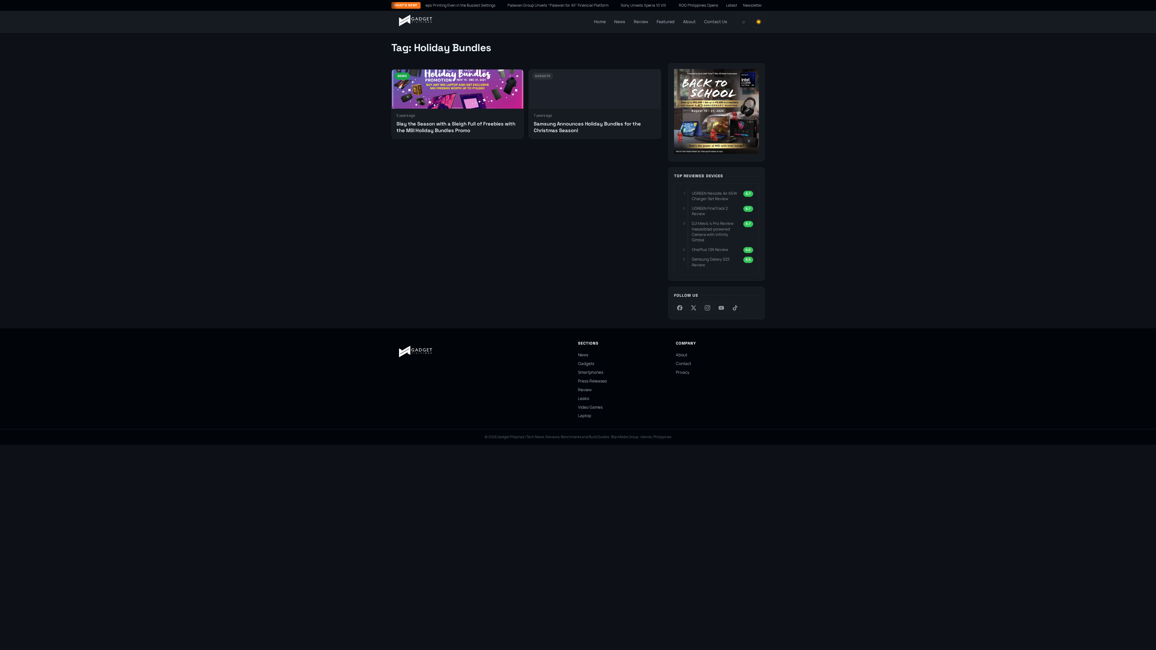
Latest (731, 5)
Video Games (590, 407)
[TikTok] (735, 308)
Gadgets (586, 363)
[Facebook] (679, 308)
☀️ (759, 21)
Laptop (584, 415)
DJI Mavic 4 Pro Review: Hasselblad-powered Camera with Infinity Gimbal (713, 232)
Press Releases (592, 381)
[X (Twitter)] (693, 308)
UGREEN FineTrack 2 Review (710, 211)
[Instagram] (707, 308)
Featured (666, 21)
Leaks (583, 398)
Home (600, 21)
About (689, 21)
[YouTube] (721, 308)
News (619, 21)
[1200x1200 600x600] (716, 152)
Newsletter (752, 5)
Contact (683, 363)
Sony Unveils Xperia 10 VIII (623, 5)
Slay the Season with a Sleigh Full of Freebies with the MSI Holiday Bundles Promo (455, 127)
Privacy (682, 372)
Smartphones (590, 372)
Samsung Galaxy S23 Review (710, 261)
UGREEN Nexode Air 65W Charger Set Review (714, 195)
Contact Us (715, 21)
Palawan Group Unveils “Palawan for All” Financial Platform (537, 5)
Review (641, 21)
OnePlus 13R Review (710, 249)
